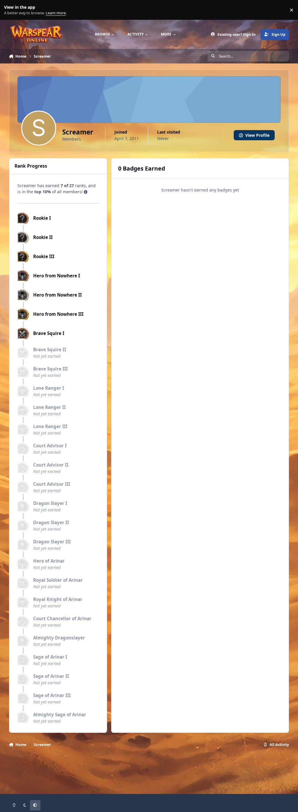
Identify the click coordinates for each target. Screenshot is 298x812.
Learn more (11, 10)
